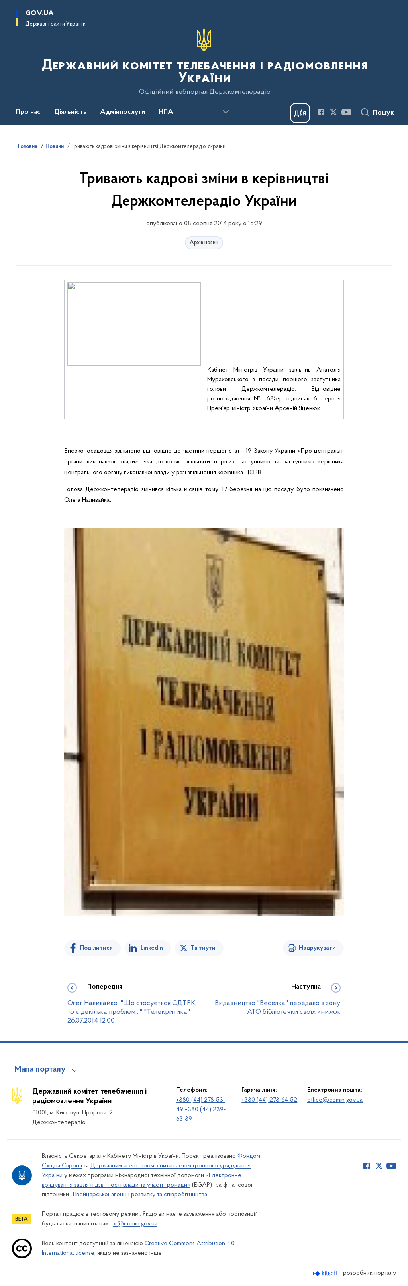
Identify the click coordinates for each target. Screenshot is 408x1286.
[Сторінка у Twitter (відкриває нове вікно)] (333, 112)
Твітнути (203, 948)
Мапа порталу (40, 1069)
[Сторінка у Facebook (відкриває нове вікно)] (321, 112)
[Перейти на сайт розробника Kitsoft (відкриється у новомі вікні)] (326, 1273)
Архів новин (204, 243)
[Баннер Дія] (300, 113)
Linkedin (152, 948)
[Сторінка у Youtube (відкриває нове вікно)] (346, 112)
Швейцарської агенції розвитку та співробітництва (139, 1194)
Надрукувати (317, 948)
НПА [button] (166, 112)
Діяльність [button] (70, 112)
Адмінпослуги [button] (122, 112)
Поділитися (96, 948)
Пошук (383, 113)
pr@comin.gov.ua (134, 1224)
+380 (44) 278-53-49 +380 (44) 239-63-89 (201, 1109)
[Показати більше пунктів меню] (225, 112)
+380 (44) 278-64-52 (269, 1100)
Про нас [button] (28, 112)
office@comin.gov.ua (335, 1100)
